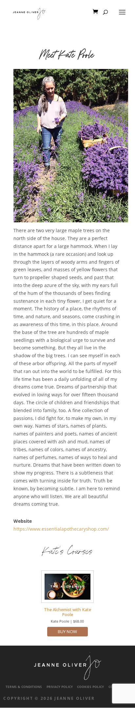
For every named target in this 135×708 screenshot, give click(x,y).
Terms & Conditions (24, 687)
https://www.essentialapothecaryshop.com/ (61, 529)
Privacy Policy (60, 687)
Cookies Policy (90, 687)
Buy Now (67, 631)
